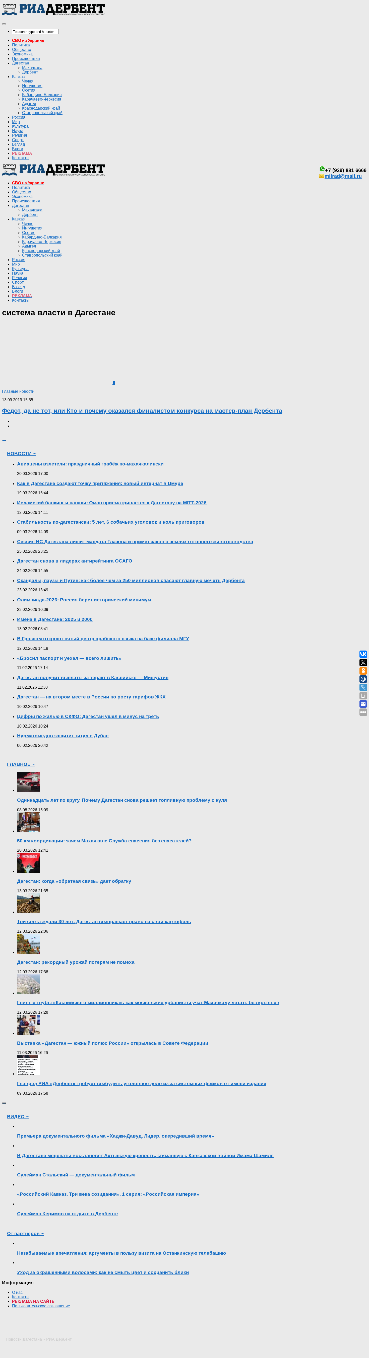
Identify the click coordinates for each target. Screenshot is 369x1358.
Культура (20, 126)
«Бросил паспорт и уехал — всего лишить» (69, 658)
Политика (21, 45)
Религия (19, 135)
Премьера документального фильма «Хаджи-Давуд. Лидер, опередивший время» (115, 1136)
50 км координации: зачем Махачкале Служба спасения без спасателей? (104, 840)
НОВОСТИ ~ (21, 453)
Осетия (28, 90)
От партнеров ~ (25, 1233)
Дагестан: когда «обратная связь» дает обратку (74, 881)
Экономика (22, 54)
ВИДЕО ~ (18, 1116)
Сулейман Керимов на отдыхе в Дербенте (67, 1213)
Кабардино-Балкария (42, 95)
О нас (17, 1292)
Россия (18, 117)
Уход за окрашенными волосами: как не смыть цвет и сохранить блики (103, 1272)
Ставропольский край (42, 113)
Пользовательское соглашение (41, 1306)
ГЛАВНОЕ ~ (21, 764)
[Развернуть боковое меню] (4, 440)
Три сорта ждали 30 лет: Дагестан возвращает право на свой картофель (104, 921)
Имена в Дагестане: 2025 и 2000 (55, 619)
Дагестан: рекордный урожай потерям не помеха (76, 962)
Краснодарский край (41, 108)
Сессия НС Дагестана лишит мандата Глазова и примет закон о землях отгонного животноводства (135, 541)
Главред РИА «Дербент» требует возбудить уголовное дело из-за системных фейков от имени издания (141, 1083)
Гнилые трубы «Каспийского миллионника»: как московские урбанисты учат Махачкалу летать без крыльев (148, 1002)
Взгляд (18, 144)
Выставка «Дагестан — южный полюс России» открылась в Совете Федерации (112, 1043)
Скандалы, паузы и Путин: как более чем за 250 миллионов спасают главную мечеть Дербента (131, 580)
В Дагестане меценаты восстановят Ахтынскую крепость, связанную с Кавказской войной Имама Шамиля (145, 1155)
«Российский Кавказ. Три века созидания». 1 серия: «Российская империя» (108, 1194)
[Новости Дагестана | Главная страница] (53, 14)
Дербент (30, 72)
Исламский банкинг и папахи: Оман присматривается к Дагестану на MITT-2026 (112, 502)
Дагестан (20, 63)
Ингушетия (32, 86)
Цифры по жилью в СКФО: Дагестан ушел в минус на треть (88, 716)
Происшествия (26, 58)
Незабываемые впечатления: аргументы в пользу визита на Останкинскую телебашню (121, 1253)
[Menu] (4, 24)
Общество (21, 49)
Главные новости (18, 391)
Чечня (27, 81)
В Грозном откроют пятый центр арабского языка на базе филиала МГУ (103, 638)
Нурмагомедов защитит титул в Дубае (63, 735)
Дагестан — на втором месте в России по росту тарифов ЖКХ (91, 696)
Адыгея (29, 104)
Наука (17, 131)
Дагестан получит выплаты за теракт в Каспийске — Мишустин (92, 677)
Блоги (17, 149)
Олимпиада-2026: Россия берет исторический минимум (84, 599)
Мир (16, 122)
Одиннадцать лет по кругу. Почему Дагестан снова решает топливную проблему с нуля (122, 800)
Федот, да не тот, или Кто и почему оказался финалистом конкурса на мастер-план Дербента (142, 410)
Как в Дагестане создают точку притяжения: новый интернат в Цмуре (100, 483)
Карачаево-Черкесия (41, 99)
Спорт (18, 140)
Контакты (20, 158)
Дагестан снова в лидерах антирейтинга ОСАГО (74, 561)
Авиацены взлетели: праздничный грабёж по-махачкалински (90, 463)
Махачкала (32, 67)
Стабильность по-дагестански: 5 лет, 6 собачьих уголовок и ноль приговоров (111, 522)
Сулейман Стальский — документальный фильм (76, 1174)
